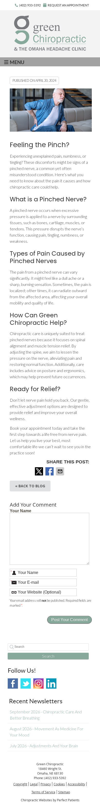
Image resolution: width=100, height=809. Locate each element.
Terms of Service (43, 792)
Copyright (20, 784)
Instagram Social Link (38, 683)
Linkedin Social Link (51, 683)
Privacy (46, 784)
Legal (34, 784)
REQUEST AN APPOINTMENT (68, 5)
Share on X (39, 471)
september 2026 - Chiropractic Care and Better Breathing (46, 714)
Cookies (59, 784)
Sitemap (64, 792)
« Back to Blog (30, 485)
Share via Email (60, 471)
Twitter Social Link (26, 683)
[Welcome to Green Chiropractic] (50, 49)
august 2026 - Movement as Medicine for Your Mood (46, 731)
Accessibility (76, 784)
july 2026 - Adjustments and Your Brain (44, 745)
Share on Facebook (50, 471)
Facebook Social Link (13, 683)
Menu (17, 62)
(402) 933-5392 (30, 5)
